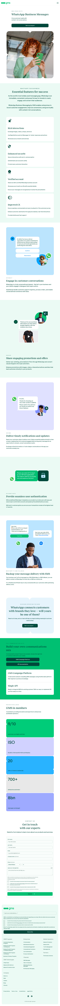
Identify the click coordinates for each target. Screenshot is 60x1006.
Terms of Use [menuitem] (14, 991)
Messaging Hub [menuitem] (46, 949)
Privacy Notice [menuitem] (7, 991)
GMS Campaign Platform (23, 659)
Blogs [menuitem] (5, 982)
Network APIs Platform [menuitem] (9, 965)
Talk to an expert (30, 25)
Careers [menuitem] (5, 980)
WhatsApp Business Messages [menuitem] (27, 966)
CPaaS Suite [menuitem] (6, 962)
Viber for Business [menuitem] (27, 962)
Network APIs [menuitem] (46, 944)
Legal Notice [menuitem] (29, 991)
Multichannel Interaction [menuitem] (28, 944)
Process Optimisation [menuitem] (28, 953)
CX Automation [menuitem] (26, 942)
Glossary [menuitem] (5, 985)
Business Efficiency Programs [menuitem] (10, 956)
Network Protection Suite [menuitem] (9, 967)
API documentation (23, 664)
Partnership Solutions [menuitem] (48, 955)
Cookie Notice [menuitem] (22, 991)
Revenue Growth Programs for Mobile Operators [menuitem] (9, 950)
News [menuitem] (5, 978)
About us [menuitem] (6, 975)
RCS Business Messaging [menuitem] (28, 968)
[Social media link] (28, 996)
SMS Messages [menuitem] (26, 960)
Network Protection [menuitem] (47, 942)
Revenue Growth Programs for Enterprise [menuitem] (9, 946)
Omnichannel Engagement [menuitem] (29, 946)
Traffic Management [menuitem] (47, 946)
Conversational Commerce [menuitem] (29, 949)
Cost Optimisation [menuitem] (27, 951)
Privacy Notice (22, 883)
